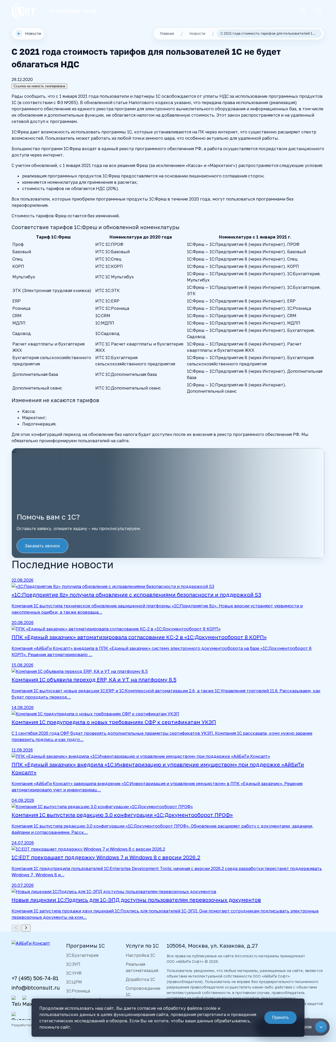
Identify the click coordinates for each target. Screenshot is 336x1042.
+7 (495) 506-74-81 (72, 11)
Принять (280, 1017)
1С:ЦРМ (74, 982)
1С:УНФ (74, 973)
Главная (167, 33)
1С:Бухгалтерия (82, 955)
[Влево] (16, 928)
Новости (29, 33)
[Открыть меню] (318, 11)
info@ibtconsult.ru (36, 987)
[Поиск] (303, 11)
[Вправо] (26, 928)
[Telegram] (16, 1002)
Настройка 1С (140, 955)
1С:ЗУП (73, 964)
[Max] (27, 1002)
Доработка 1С (140, 979)
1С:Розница (78, 991)
